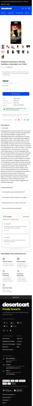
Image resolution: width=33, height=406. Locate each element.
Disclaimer (6, 400)
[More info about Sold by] (20, 98)
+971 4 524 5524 (10, 374)
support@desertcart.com (13, 368)
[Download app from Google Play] (7, 390)
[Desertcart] (6, 8)
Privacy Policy (7, 397)
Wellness (3, 13)
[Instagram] (3, 330)
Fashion (27, 13)
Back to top (16, 297)
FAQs (4, 403)
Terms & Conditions (9, 394)
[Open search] (22, 8)
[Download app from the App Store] (18, 390)
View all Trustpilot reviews (16, 248)
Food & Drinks (19, 13)
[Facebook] (10, 330)
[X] (7, 330)
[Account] (25, 8)
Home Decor (11, 13)
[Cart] (29, 8)
